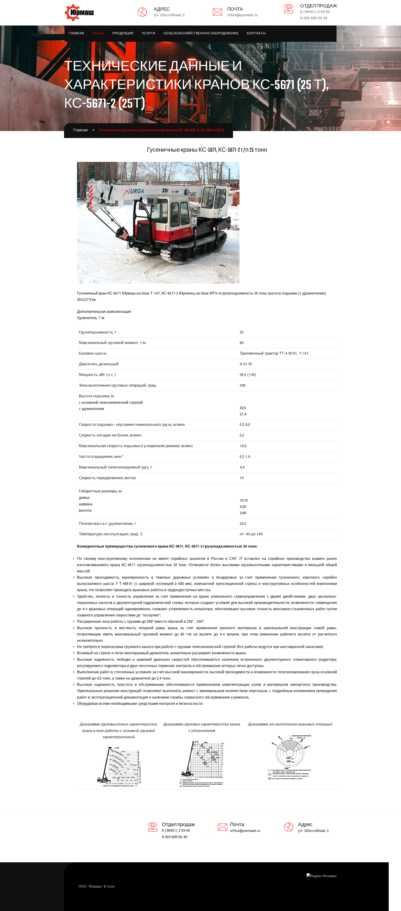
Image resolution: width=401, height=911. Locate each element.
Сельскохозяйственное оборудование (201, 33)
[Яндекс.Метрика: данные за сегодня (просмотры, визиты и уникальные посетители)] (321, 876)
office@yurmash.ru (245, 830)
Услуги (148, 33)
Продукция (122, 33)
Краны (98, 33)
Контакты (256, 33)
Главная (76, 33)
